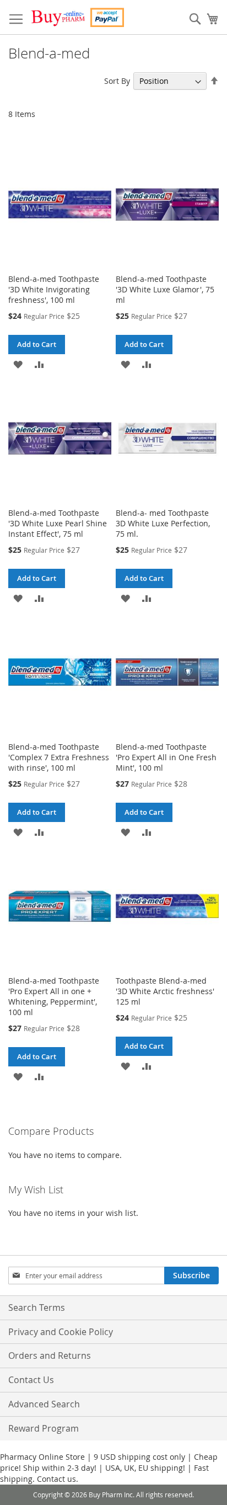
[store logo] (77, 17)
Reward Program (43, 1428)
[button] (18, 363)
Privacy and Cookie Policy (60, 1332)
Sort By (117, 81)
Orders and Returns (49, 1355)
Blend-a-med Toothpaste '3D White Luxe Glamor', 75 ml (165, 289)
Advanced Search (44, 1404)
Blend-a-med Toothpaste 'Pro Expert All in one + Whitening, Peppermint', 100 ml (53, 996)
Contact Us (31, 1380)
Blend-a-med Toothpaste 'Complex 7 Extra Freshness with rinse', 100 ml (58, 757)
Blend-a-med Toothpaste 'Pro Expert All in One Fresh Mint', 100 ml (166, 757)
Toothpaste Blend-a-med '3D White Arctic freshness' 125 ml (165, 991)
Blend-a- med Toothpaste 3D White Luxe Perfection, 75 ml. (163, 523)
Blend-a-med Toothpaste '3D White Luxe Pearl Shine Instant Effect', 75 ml (57, 523)
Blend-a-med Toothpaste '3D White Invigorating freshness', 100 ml (53, 289)
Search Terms (36, 1307)
